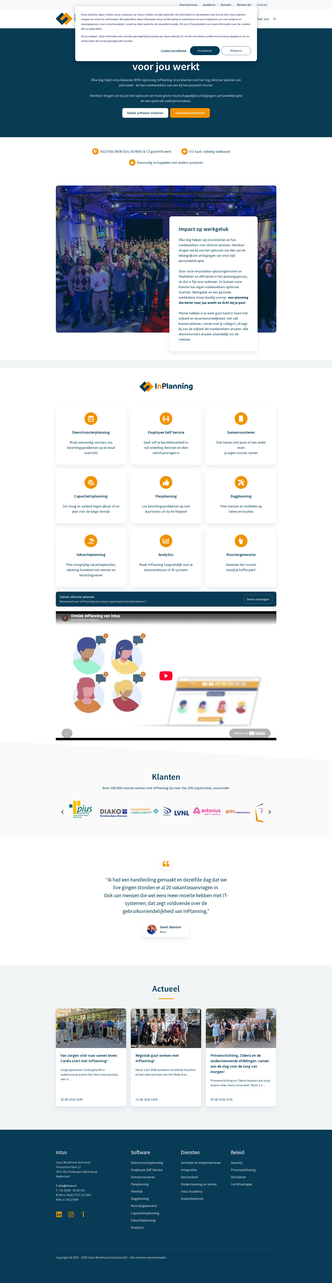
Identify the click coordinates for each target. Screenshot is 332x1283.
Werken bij (244, 5)
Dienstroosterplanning (147, 1162)
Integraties (189, 1170)
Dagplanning (140, 1198)
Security (236, 1162)
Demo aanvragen (258, 599)
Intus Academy (191, 1191)
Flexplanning (140, 1184)
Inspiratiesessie (192, 1198)
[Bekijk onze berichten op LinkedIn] (59, 1214)
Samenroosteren (143, 1177)
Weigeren (236, 50)
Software (140, 1152)
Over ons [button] (262, 19)
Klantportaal (188, 5)
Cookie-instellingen (173, 50)
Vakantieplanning (143, 1220)
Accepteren (204, 50)
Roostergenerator (144, 1205)
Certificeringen (241, 1184)
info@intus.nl (67, 1186)
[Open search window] (274, 18)
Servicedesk (189, 1177)
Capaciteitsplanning (145, 1213)
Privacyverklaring (243, 1170)
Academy (209, 5)
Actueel (226, 5)
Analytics (137, 1227)
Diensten (190, 1152)
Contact (262, 5)
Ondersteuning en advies (199, 1184)
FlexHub (136, 1191)
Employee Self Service (147, 1170)
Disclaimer (238, 1177)
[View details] (71, 1214)
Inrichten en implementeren (201, 1162)
